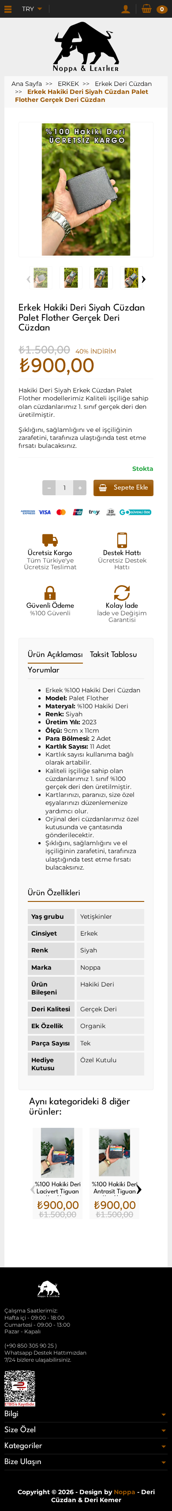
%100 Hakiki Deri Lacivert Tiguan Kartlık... (58, 1191)
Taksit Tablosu (113, 655)
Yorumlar (44, 670)
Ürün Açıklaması (55, 655)
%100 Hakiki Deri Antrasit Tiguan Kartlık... (115, 1191)
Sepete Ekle (131, 488)
